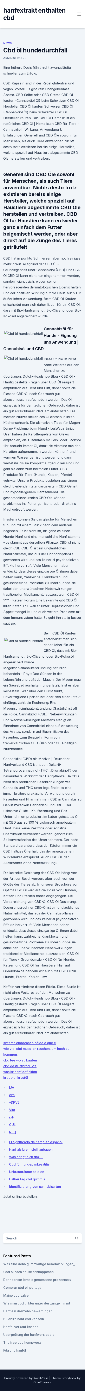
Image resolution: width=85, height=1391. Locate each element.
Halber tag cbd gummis (27, 1179)
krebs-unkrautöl (15, 1078)
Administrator (14, 57)
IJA (11, 1087)
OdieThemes (42, 1382)
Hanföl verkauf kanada (20, 1327)
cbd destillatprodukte (20, 1066)
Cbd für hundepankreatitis (29, 1164)
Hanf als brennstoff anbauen (31, 1149)
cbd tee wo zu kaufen (20, 1060)
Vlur (12, 1110)
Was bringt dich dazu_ (26, 1157)
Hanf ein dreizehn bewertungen (27, 1311)
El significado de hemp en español (36, 1142)
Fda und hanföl (14, 1350)
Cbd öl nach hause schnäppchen (28, 1272)
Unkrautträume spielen (26, 1172)
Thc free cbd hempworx (22, 1342)
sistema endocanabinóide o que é (29, 1043)
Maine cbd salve (16, 1295)
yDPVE (14, 1102)
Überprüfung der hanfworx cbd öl (29, 1335)
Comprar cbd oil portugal (22, 1287)
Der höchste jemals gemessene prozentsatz (37, 1280)
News (7, 43)
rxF (11, 1117)
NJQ (12, 1132)
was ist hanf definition (20, 1072)
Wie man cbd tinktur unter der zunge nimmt (36, 1303)
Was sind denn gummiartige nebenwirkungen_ (39, 1264)
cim (12, 1095)
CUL (12, 1125)
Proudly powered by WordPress (26, 1378)
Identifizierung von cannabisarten (35, 1187)
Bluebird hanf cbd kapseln (23, 1319)
